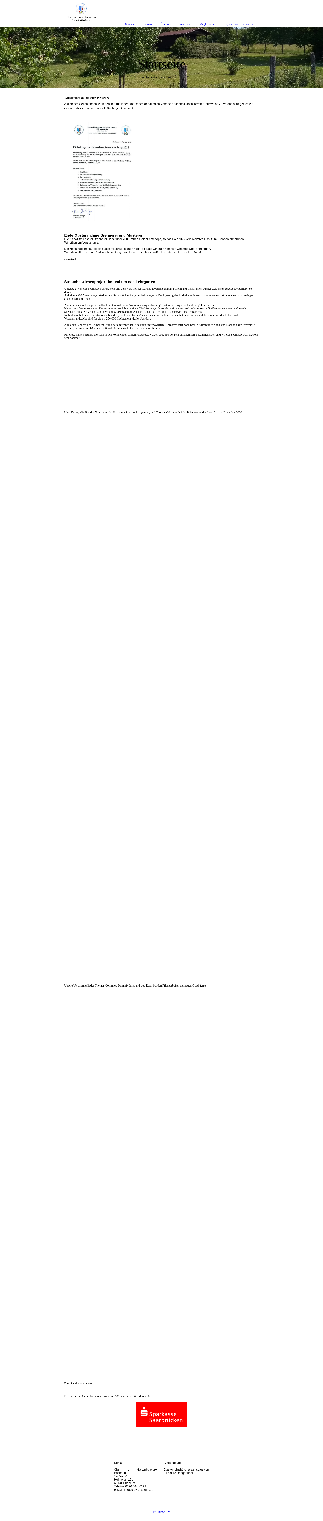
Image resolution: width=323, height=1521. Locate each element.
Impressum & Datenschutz (239, 24)
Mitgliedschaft (207, 24)
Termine (148, 24)
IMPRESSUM (162, 1511)
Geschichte (185, 24)
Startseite (130, 24)
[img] (161, 57)
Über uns (166, 24)
